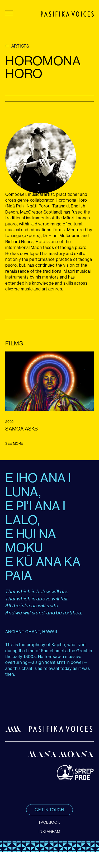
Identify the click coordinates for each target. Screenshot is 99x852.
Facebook (49, 822)
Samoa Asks (21, 428)
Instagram (49, 831)
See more (14, 443)
